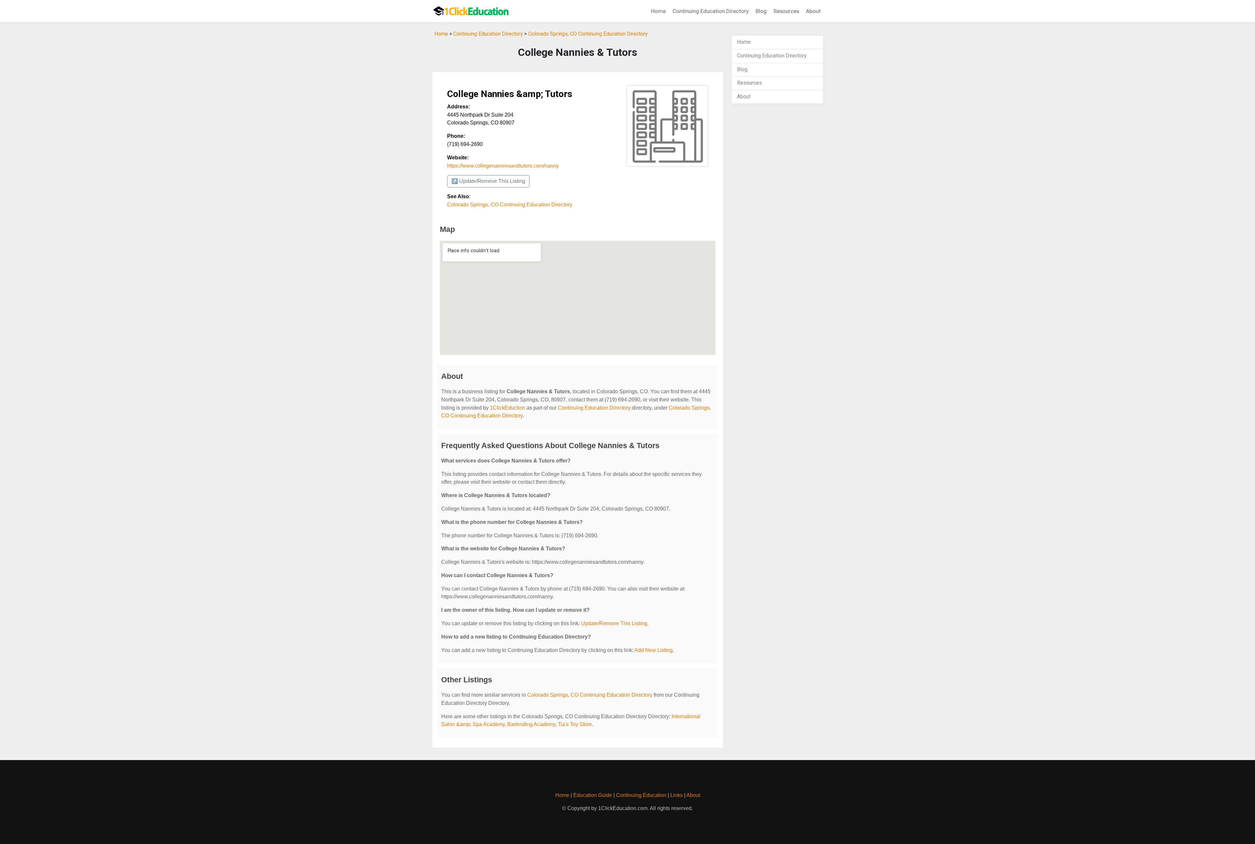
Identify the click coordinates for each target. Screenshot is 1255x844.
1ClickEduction (507, 408)
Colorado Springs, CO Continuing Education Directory (588, 34)
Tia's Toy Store (575, 724)
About (813, 11)
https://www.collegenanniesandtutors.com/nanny (503, 166)
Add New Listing (653, 650)
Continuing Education (641, 795)
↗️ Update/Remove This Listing (488, 181)
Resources (786, 11)
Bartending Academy (531, 724)
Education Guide (592, 795)
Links (676, 795)
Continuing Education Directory (711, 11)
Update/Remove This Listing (614, 623)
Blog (761, 11)
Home (658, 11)
